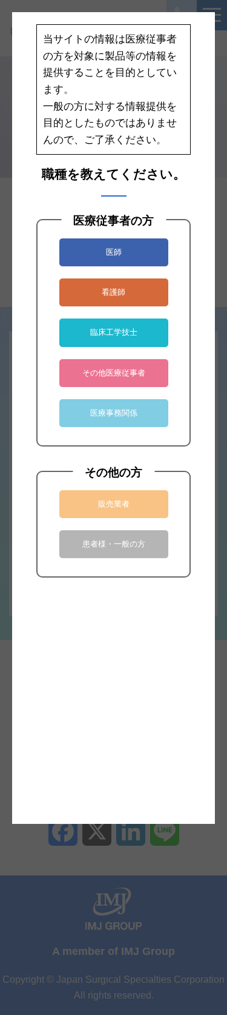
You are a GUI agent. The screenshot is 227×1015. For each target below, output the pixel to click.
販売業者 (114, 503)
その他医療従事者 (113, 372)
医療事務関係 (113, 412)
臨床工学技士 (113, 332)
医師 (114, 252)
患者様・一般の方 (113, 543)
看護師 (113, 292)
